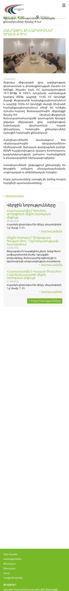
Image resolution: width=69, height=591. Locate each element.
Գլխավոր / (10, 18)
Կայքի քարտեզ (13, 577)
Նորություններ (28, 18)
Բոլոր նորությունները (45, 300)
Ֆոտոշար (9, 563)
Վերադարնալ (14, 195)
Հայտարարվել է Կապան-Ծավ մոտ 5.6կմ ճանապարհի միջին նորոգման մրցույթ (34, 275)
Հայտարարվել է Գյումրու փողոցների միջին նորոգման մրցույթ (29, 214)
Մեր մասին (10, 554)
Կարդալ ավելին (51, 231)
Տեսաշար (9, 568)
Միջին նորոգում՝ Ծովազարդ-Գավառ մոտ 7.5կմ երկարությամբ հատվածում (32, 241)
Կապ (6, 573)
